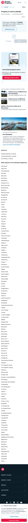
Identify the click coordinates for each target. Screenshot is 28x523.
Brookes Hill (4, 199)
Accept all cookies (14, 520)
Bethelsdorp (4, 180)
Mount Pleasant (5, 341)
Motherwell (4, 336)
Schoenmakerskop (5, 386)
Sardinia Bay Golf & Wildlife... (8, 382)
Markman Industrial (5, 324)
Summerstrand (4, 415)
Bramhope (3, 190)
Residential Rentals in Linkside (8, 153)
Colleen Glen (4, 211)
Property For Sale (6, 475)
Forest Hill (3, 228)
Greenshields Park (5, 257)
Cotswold (3, 214)
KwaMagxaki (4, 300)
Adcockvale (4, 166)
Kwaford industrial (5, 298)
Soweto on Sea (5, 401)
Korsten (3, 286)
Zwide (2, 461)
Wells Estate (4, 439)
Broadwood (4, 197)
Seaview (3, 391)
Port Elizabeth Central (6, 365)
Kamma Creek (4, 271)
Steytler (3, 410)
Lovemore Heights (5, 314)
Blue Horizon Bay (5, 185)
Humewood (4, 264)
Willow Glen (4, 453)
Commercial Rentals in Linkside (8, 156)
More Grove (4, 331)
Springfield (4, 403)
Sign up (19, 2)
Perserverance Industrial (7, 360)
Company (3, 495)
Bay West (3, 173)
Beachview (3, 175)
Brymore (3, 202)
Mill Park (3, 329)
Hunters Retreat (5, 267)
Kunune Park (4, 290)
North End (3, 350)
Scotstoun (3, 389)
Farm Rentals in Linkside (7, 158)
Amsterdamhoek (5, 171)
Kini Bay (3, 283)
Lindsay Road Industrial (7, 305)
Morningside (4, 334)
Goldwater (3, 247)
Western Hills (4, 446)
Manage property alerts (12, 77)
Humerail (3, 262)
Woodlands (4, 456)
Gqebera (3, 250)
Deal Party (3, 216)
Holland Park (4, 259)
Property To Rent (6, 480)
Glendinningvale (5, 240)
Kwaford (3, 295)
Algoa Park (4, 168)
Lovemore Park (5, 317)
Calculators (4, 490)
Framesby (3, 233)
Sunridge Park (4, 418)
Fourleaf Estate (5, 231)
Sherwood (3, 394)
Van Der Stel (4, 427)
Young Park (4, 458)
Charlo (2, 204)
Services (3, 485)
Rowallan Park (4, 374)
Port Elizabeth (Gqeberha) (17, 14)
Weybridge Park (5, 451)
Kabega (3, 269)
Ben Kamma (4, 178)
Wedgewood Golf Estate (7, 437)
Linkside (3, 307)
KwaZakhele (4, 302)
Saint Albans (4, 379)
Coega (2, 207)
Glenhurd (3, 243)
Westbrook (4, 442)
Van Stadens (4, 430)
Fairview (3, 221)
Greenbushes (4, 255)
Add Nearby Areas (9, 29)
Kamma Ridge (4, 279)
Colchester (4, 209)
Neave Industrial (5, 343)
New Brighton (4, 346)
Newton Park (4, 348)
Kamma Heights (5, 274)
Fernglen (3, 226)
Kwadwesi (3, 293)
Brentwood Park (5, 192)
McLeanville (4, 326)
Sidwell (3, 396)
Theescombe (4, 425)
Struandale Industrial (6, 413)
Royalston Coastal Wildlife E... (8, 377)
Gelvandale (4, 238)
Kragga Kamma (5, 288)
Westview (3, 449)
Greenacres (4, 252)
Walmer (3, 432)
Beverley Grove (5, 183)
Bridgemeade (4, 195)
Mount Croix (4, 338)
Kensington (4, 281)
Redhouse (3, 370)
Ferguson (3, 223)
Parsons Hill (4, 353)
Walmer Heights (5, 434)
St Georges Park (5, 406)
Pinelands (3, 362)
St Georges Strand (5, 408)
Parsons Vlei (4, 355)
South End (3, 398)
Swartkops (3, 420)
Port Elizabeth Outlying (7, 367)
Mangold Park (4, 322)
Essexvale (3, 219)
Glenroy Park (4, 245)
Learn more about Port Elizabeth (11, 144)
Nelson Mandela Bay (5, 14)
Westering (3, 444)
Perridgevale (4, 358)
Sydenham (3, 422)
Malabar (3, 319)
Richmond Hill (4, 372)
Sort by (23, 16)
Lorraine (3, 312)
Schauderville (4, 384)
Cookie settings (14, 516)
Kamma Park (4, 276)
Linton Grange (4, 310)
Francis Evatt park (5, 235)
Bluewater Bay (4, 187)
